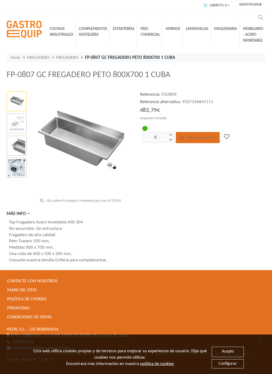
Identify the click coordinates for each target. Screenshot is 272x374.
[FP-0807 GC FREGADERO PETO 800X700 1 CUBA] (16, 101)
